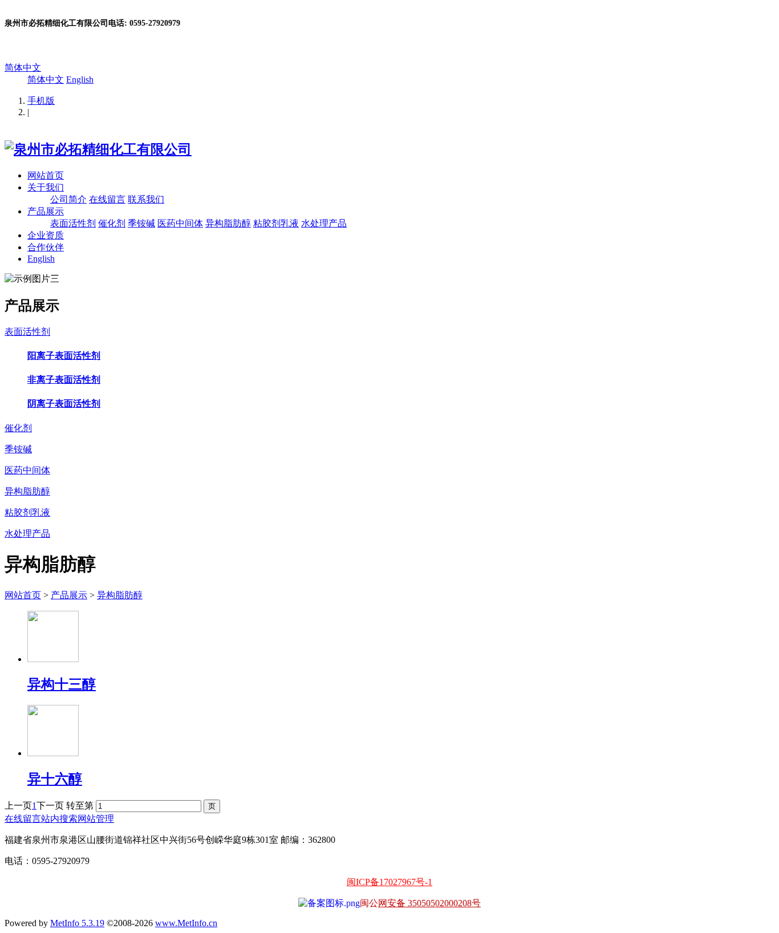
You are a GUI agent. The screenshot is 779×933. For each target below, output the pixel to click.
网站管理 (96, 819)
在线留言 (107, 199)
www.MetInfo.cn (186, 923)
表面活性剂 (73, 223)
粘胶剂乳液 (276, 223)
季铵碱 (141, 223)
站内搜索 (59, 819)
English (80, 79)
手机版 (41, 101)
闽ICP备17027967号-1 (389, 882)
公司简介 (68, 199)
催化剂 (111, 223)
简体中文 (23, 67)
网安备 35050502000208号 (429, 903)
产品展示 (45, 211)
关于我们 (45, 187)
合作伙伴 (45, 247)
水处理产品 (324, 223)
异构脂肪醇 (228, 223)
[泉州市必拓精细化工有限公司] (98, 149)
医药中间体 (180, 223)
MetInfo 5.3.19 (77, 923)
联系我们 (146, 199)
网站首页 (45, 175)
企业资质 (45, 235)
